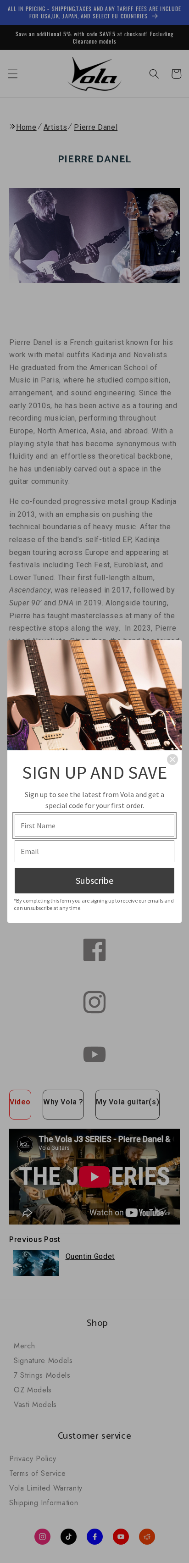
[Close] (172, 759)
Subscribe (94, 880)
